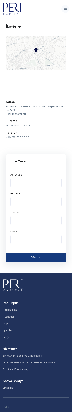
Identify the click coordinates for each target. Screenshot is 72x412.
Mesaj (13, 231)
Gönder (36, 257)
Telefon (15, 212)
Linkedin (8, 387)
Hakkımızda (10, 309)
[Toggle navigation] (65, 9)
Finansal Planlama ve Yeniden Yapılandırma (29, 362)
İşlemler (7, 330)
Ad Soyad (16, 174)
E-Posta (15, 193)
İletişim (7, 337)
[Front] (36, 285)
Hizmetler (8, 316)
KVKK (6, 407)
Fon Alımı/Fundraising (15, 369)
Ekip (5, 323)
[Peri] (12, 9)
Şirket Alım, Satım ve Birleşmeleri (22, 355)
